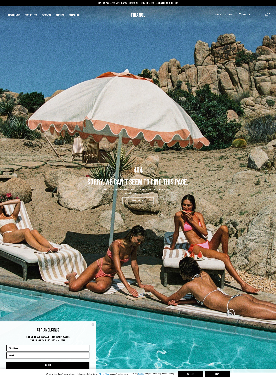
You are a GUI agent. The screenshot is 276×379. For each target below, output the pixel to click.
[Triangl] (138, 15)
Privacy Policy (104, 374)
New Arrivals (14, 15)
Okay (217, 374)
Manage (190, 374)
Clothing (60, 15)
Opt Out (141, 374)
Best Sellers (31, 15)
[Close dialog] (93, 324)
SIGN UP (48, 365)
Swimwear (46, 15)
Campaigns (74, 15)
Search (246, 14)
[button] (266, 14)
